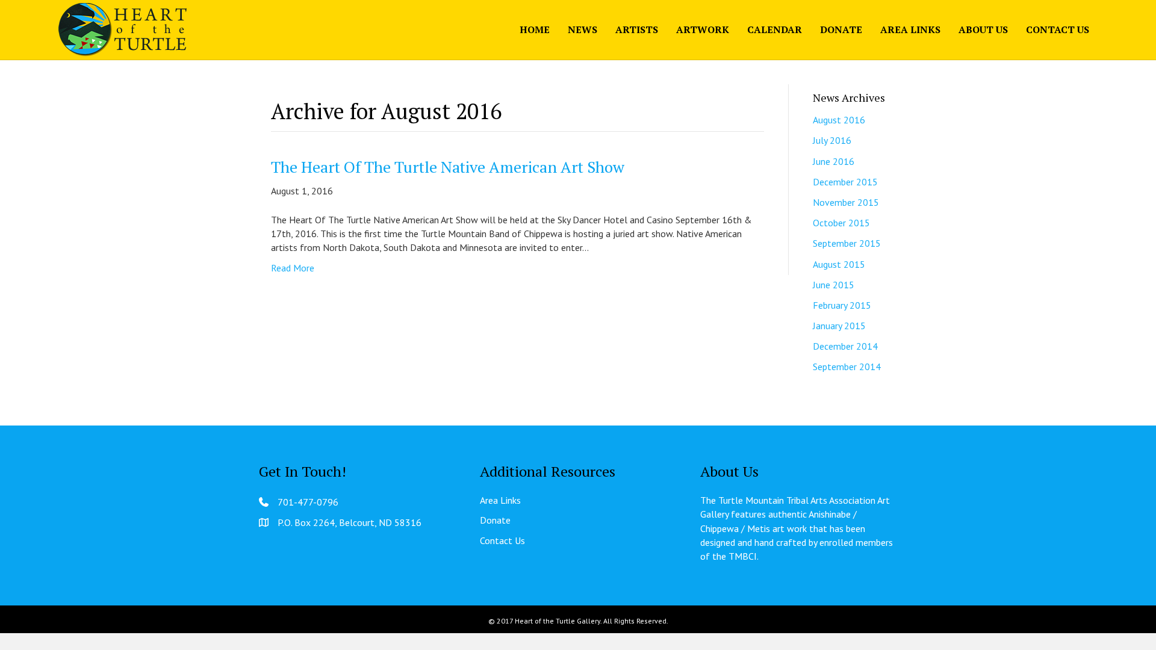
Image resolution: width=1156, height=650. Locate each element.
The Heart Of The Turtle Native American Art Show (447, 166)
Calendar (774, 29)
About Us (983, 29)
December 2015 (845, 182)
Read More (292, 268)
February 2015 (842, 305)
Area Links (910, 29)
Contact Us (1057, 29)
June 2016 (833, 161)
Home (535, 29)
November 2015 (846, 202)
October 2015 (841, 223)
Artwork (702, 29)
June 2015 (833, 285)
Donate (841, 29)
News (582, 29)
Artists (636, 29)
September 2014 (847, 367)
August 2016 (839, 120)
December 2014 (845, 346)
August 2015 (839, 264)
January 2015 (839, 326)
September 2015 (847, 243)
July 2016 (832, 140)
